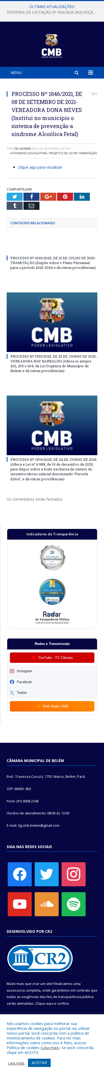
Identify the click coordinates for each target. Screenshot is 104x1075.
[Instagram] (74, 873)
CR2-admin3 (22, 148)
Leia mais (50, 1047)
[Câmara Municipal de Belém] (52, 45)
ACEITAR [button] (39, 1062)
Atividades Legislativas (28, 153)
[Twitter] (47, 873)
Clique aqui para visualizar (40, 167)
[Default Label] (20, 903)
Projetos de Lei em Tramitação (73, 153)
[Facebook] (20, 873)
